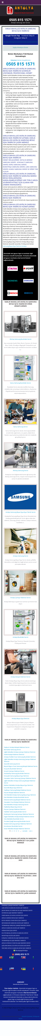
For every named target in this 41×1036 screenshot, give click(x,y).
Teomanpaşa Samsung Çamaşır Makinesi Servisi (16, 925)
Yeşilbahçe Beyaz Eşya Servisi (13, 807)
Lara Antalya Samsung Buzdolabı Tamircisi (15, 908)
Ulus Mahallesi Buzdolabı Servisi (14, 819)
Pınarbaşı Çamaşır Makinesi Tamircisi (13, 905)
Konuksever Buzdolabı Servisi (13, 826)
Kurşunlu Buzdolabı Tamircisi (13, 769)
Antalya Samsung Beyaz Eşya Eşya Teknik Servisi (20, 512)
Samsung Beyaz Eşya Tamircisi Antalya (14, 246)
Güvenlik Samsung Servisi (12, 764)
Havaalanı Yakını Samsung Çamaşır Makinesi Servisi (20, 778)
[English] (28, 958)
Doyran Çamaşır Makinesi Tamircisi (14, 809)
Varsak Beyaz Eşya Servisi (9, 930)
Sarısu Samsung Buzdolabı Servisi (20, 383)
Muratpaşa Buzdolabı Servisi (11, 935)
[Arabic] (16, 958)
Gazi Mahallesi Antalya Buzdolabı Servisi (16, 797)
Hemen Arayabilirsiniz (20, 60)
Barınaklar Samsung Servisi (12, 750)
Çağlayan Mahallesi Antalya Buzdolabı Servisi (16, 945)
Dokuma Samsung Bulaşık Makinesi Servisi (17, 800)
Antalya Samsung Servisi (20, 556)
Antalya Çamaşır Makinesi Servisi (20, 598)
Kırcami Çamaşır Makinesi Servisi (14, 771)
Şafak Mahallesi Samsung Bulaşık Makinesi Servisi (17, 910)
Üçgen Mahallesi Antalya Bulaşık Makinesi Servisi (19, 817)
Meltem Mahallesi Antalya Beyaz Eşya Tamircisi (18, 785)
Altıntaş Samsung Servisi (20, 470)
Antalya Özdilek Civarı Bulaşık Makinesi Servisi (16, 943)
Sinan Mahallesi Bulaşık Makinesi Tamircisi (17, 829)
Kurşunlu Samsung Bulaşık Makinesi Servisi (15, 938)
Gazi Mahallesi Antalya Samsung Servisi (16, 805)
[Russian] (16, 969)
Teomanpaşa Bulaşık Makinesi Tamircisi (14, 940)
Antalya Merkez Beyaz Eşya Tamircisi (13, 918)
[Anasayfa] (20, 10)
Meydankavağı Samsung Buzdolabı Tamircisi (15, 923)
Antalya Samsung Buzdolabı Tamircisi (13, 928)
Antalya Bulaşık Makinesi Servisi (20, 677)
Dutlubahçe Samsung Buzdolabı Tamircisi (16, 773)
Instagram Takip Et (20, 38)
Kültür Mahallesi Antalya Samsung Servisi (15, 933)
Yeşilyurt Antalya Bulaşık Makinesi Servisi (16, 747)
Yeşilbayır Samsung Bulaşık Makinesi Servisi (17, 790)
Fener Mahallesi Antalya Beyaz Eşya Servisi (15, 915)
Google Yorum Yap (12, 35)
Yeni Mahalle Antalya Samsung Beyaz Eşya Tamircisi (20, 795)
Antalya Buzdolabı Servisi (20, 637)
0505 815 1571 (20, 64)
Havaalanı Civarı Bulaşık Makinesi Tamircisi (17, 802)
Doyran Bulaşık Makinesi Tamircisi (14, 792)
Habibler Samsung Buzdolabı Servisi (15, 812)
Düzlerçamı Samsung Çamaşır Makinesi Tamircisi (19, 814)
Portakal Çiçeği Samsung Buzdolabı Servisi (17, 821)
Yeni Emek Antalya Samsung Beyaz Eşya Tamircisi (16, 948)
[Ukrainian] (28, 969)
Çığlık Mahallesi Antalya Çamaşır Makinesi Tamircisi (19, 752)
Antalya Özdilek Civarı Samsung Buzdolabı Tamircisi (20, 757)
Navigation (2, 2)
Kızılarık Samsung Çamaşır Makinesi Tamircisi (18, 824)
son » (30, 831)
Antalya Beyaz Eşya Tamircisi (20, 718)
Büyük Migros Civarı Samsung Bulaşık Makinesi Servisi (20, 766)
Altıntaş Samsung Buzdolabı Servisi (20, 339)
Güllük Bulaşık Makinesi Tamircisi (14, 754)
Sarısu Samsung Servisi (20, 427)
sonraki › (25, 831)
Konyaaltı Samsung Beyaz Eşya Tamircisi (16, 776)
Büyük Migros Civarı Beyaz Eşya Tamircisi (14, 920)
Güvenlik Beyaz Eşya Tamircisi (13, 788)
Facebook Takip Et (28, 35)
